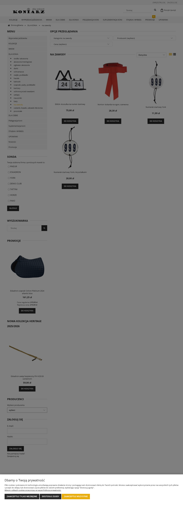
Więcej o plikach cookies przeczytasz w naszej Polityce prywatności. (33, 490)
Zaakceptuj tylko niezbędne (22, 496)
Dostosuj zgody (50, 496)
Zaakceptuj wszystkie (76, 496)
